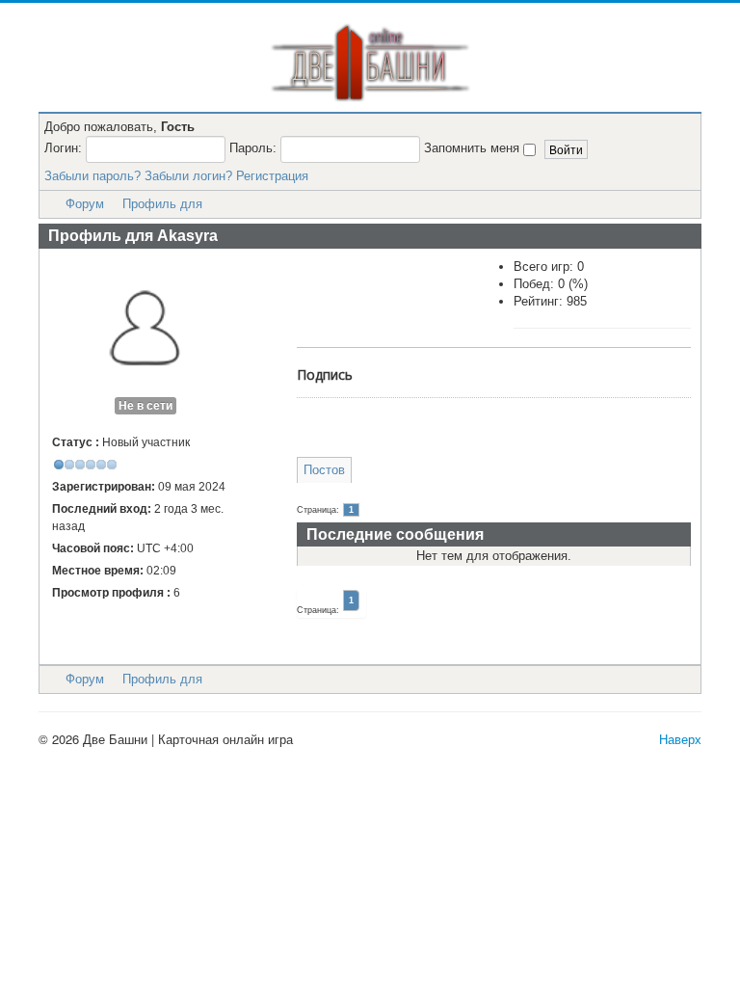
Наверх (680, 739)
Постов (324, 470)
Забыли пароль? (92, 176)
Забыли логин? (188, 176)
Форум (85, 204)
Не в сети (145, 406)
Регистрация (272, 176)
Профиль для (162, 204)
